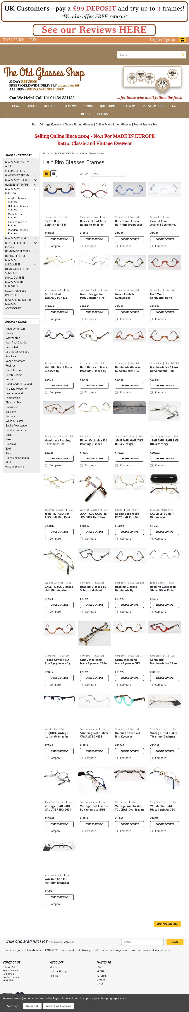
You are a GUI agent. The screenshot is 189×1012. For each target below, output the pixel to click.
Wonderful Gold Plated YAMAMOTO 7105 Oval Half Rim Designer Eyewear (163, 808)
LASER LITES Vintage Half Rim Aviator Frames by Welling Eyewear (59, 589)
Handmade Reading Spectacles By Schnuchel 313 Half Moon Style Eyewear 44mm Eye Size (58, 442)
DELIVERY (129, 106)
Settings (13, 1006)
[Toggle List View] (53, 173)
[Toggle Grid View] (46, 173)
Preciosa (11, 356)
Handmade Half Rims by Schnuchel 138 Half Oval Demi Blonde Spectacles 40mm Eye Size (164, 369)
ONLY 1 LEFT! (12, 295)
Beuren (10, 333)
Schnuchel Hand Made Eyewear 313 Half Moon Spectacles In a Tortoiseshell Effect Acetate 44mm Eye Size (129, 662)
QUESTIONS (108, 106)
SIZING (88, 106)
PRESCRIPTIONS (153, 106)
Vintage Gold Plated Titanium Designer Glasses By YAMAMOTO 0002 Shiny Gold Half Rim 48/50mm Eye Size (164, 735)
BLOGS (85, 114)
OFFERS (102, 114)
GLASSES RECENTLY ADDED (17, 164)
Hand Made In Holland (19, 384)
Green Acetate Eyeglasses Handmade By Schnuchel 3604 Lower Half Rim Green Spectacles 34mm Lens (127, 296)
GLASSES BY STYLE (16, 238)
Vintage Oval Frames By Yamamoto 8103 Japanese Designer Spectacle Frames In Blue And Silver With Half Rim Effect (94, 808)
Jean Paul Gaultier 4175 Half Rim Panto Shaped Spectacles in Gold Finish (58, 515)
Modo (9, 462)
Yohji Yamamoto (15, 361)
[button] (94, 11)
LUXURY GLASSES (15, 291)
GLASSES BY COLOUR (17, 180)
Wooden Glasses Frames (18, 231)
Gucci (9, 435)
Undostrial (12, 407)
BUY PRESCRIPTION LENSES (16, 245)
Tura (8, 453)
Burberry (11, 412)
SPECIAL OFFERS (15, 171)
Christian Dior (14, 402)
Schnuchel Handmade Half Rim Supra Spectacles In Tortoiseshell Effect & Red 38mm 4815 (164, 662)
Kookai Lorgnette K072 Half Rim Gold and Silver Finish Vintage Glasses (128, 515)
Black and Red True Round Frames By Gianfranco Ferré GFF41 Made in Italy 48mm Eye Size (93, 223)
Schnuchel (12, 347)
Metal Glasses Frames (16, 216)
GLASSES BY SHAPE (16, 184)
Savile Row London (17, 425)
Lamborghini (13, 398)
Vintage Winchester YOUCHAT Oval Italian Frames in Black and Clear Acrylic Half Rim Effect (129, 808)
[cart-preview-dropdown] (181, 39)
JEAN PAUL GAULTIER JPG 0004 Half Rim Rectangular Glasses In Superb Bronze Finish (94, 515)
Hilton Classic (14, 375)
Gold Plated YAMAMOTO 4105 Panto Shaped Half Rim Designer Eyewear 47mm (57, 296)
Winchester (13, 338)
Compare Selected (167, 923)
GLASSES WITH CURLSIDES (14, 284)
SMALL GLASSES (14, 277)
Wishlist (54, 967)
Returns (54, 975)
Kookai (119, 509)
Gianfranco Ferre (16, 430)
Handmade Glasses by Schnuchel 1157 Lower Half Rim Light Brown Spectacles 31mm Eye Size (128, 369)
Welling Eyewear (54, 582)
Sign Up (169, 40)
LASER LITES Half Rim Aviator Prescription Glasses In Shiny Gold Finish (164, 515)
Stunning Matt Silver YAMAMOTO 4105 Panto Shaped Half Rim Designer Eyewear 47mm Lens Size (94, 735)
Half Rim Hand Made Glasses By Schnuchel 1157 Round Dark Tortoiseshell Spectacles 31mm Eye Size (58, 369)
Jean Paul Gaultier (17, 342)
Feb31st (10, 365)
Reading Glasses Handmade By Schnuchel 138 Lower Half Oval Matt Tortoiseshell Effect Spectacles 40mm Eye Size (129, 589)
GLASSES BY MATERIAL (12, 191)
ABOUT (32, 106)
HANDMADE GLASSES (17, 251)
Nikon (9, 439)
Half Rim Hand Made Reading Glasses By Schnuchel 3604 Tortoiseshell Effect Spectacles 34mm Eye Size (94, 369)
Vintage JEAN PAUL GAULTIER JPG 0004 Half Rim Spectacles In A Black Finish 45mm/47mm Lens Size (58, 808)
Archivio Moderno (16, 389)
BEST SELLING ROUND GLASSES (18, 302)
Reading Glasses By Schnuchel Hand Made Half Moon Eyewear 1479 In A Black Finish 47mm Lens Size (93, 589)
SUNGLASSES (12, 264)
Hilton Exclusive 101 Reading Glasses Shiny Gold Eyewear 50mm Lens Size (93, 442)
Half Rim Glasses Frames (18, 208)
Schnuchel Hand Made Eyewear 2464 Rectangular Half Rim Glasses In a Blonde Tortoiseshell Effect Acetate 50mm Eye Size (94, 662)
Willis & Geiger (14, 421)
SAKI (8, 448)
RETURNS (50, 106)
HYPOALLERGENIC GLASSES (15, 258)
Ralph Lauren (14, 370)
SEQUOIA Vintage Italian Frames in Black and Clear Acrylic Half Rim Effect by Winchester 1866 (56, 735)
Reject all (32, 1006)
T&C (174, 106)
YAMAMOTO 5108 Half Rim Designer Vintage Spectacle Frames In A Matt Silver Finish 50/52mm (57, 881)
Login (154, 40)
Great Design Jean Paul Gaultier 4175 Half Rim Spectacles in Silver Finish (93, 296)
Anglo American (15, 329)
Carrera (10, 416)
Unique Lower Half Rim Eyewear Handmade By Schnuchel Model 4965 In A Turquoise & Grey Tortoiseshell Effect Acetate (129, 735)
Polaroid (11, 444)
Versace (11, 379)
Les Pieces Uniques (17, 352)
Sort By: (84, 173)
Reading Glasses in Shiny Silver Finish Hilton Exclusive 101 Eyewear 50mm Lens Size (164, 589)
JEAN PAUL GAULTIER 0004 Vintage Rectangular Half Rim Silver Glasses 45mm (164, 442)
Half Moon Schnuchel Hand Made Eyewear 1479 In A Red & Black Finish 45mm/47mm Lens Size (163, 296)
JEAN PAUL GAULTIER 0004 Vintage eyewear (129, 442)
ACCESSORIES (13, 308)
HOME (16, 106)
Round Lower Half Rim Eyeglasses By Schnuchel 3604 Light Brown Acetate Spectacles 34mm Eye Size (59, 662)
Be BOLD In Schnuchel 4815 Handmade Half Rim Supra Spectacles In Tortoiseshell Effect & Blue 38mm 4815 (59, 223)
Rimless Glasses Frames (17, 223)
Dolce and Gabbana (17, 458)
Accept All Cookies (58, 1006)
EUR (33, 40)
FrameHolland (14, 393)
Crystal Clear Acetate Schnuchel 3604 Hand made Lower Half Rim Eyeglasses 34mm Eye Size (163, 223)
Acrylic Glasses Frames (17, 200)
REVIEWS (70, 106)
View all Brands (14, 467)
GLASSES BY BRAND (17, 175)
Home (46, 153)
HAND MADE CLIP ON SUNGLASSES (17, 271)
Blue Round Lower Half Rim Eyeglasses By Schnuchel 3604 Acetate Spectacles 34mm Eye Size (129, 223)
